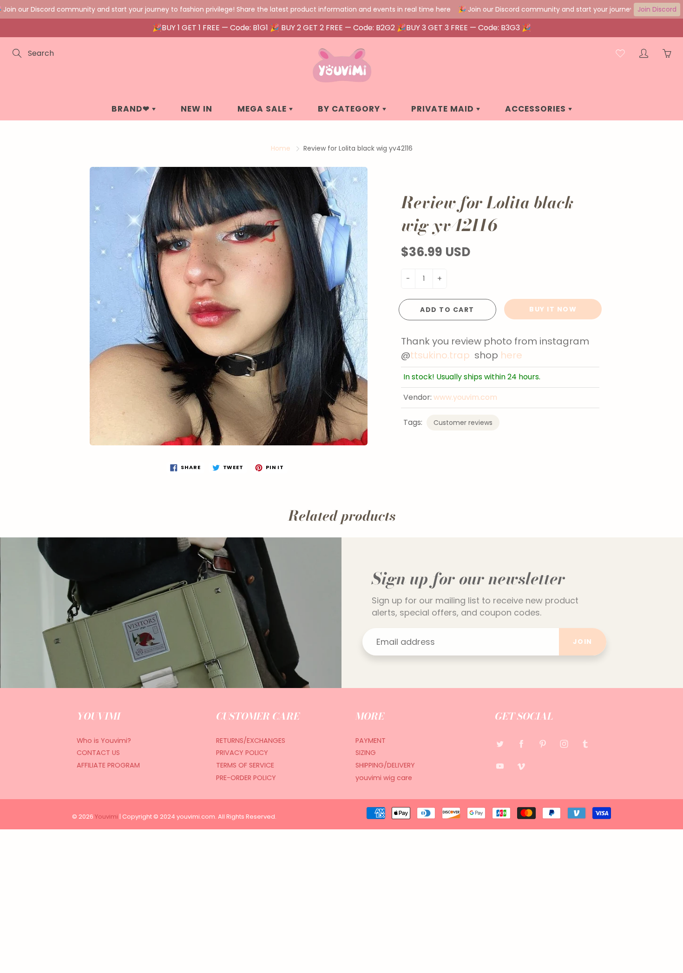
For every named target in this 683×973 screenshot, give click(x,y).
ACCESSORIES (536, 108)
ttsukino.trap (442, 355)
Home (280, 148)
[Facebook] (521, 744)
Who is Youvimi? (104, 740)
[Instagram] (564, 744)
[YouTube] (500, 766)
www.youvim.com (465, 397)
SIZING (365, 752)
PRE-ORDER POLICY (246, 777)
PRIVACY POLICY (242, 752)
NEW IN (196, 108)
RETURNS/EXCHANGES (250, 740)
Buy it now (553, 309)
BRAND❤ (132, 108)
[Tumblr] (585, 744)
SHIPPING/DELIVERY (385, 765)
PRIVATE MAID (443, 108)
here (511, 355)
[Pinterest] (542, 744)
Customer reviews (463, 422)
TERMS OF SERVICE (245, 765)
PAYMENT (370, 740)
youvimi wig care (383, 777)
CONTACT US (98, 752)
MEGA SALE (263, 108)
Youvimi (107, 816)
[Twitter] (500, 744)
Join (582, 641)
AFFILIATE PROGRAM (108, 765)
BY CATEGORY (350, 108)
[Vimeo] (521, 766)
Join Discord (656, 9)
